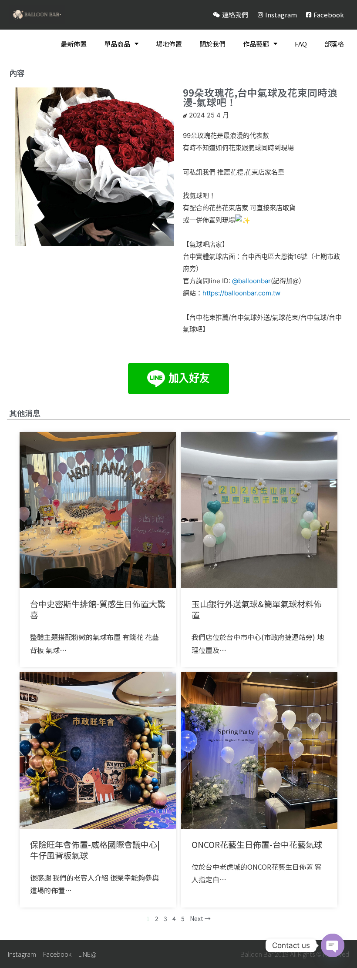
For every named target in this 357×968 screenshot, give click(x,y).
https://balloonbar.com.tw (241, 293)
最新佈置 (74, 43)
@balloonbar (251, 281)
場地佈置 (169, 43)
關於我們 (212, 43)
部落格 (334, 43)
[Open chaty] (332, 945)
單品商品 (117, 43)
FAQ (301, 43)
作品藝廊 (256, 43)
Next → (200, 918)
